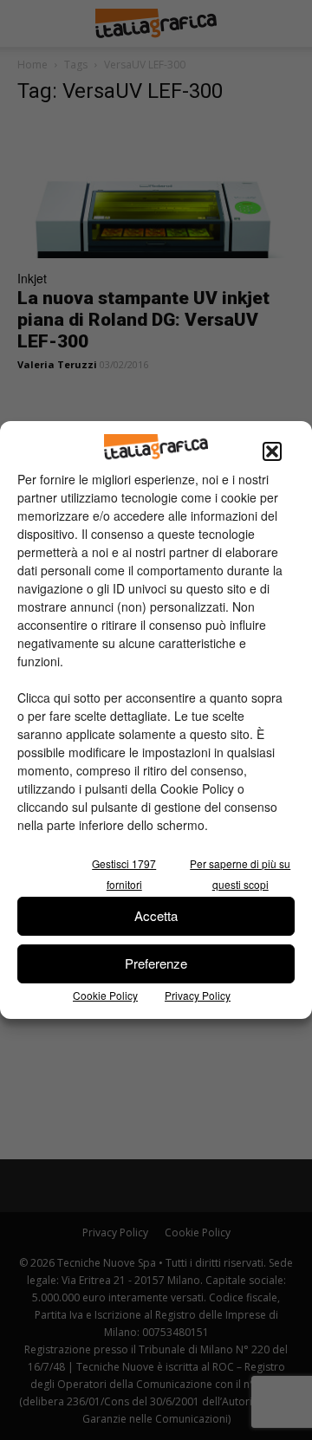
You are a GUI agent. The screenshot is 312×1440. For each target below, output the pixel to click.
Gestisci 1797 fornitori (124, 874)
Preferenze (156, 963)
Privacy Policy (198, 995)
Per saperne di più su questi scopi (240, 874)
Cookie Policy (105, 995)
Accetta (156, 915)
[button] (272, 451)
